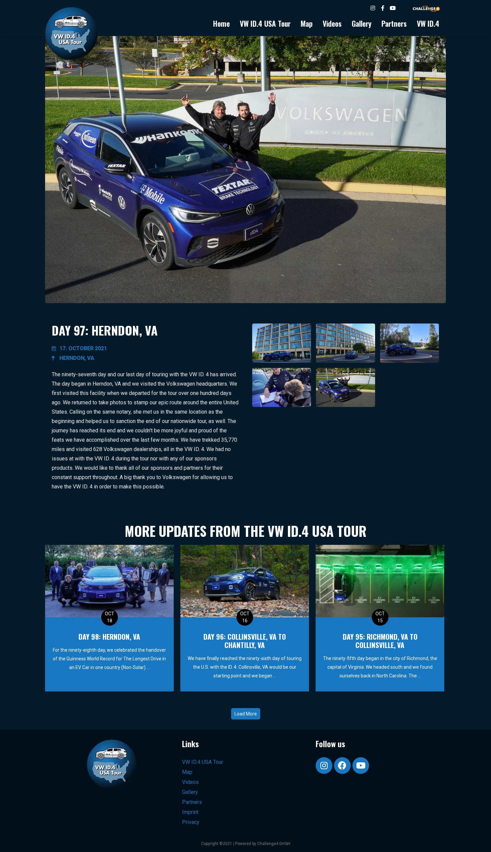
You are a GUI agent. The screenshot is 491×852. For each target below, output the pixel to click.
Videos (332, 23)
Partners (394, 23)
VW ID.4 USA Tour (265, 23)
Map (307, 23)
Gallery (361, 23)
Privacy (190, 822)
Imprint (190, 812)
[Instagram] (324, 765)
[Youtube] (360, 765)
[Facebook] (342, 765)
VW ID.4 (428, 23)
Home (221, 23)
